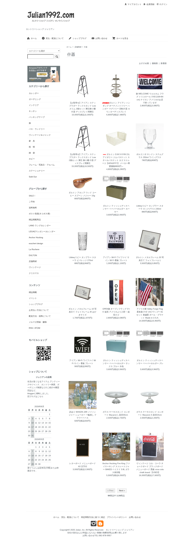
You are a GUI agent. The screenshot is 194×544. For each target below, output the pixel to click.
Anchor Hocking (36, 237)
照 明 (32, 147)
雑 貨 (32, 153)
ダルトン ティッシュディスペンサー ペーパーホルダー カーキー (116, 209)
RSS (31, 328)
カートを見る (122, 38)
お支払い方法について (39, 310)
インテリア (34, 105)
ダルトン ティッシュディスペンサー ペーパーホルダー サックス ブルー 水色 (116, 363)
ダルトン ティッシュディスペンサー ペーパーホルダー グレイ (149, 363)
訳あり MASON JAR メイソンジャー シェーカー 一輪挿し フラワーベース (82, 415)
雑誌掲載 (33, 292)
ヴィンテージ (35, 267)
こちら (40, 396)
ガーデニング (35, 99)
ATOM (37, 328)
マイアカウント (134, 4)
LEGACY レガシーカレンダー (42, 231)
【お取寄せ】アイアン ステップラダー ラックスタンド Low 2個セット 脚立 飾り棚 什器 (82, 157)
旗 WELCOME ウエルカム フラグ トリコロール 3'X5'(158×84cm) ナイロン (150, 97)
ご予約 (32, 202)
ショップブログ (79, 38)
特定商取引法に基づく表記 (93, 517)
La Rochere (34, 249)
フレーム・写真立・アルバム (42, 165)
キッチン (33, 111)
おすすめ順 (144, 63)
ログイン (163, 4)
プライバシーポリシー (117, 517)
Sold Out (33, 177)
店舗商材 (78, 47)
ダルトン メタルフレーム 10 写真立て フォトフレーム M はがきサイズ (82, 312)
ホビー (32, 159)
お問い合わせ (101, 38)
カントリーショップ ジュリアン (120, 530)
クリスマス (34, 273)
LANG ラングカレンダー (40, 225)
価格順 (155, 63)
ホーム (34, 38)
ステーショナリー (37, 171)
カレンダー (34, 93)
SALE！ (32, 196)
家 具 (32, 141)
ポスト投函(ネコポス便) (39, 213)
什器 (85, 47)
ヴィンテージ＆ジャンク (40, 135)
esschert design (36, 243)
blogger (30, 393)
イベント (33, 298)
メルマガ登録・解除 (38, 322)
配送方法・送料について (40, 316)
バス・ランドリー (37, 129)
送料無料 (33, 208)
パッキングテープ (37, 117)
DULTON (33, 255)
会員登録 (150, 4)
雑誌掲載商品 (35, 219)
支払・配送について (55, 38)
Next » (122, 490)
